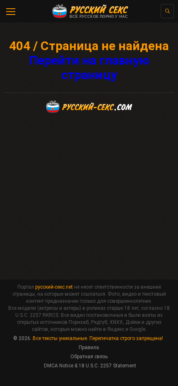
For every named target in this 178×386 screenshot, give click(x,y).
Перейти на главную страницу (89, 67)
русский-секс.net (54, 287)
